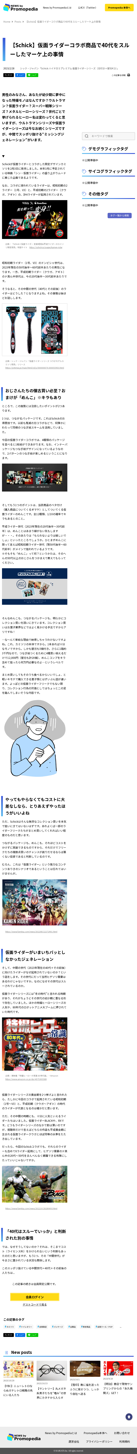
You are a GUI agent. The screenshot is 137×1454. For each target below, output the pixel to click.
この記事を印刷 (119, 75)
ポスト (10, 75)
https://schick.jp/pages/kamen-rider (45, 247)
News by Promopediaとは (57, 7)
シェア (21, 75)
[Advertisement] (108, 106)
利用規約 (124, 1441)
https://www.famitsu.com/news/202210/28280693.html (31, 1208)
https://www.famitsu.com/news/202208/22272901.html (31, 931)
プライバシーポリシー (99, 1441)
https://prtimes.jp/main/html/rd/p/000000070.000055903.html (34, 367)
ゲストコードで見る (35, 1304)
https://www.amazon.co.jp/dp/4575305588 (26, 1079)
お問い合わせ (122, 1433)
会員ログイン (35, 1297)
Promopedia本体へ (95, 1433)
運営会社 (73, 1441)
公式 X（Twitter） (88, 7)
